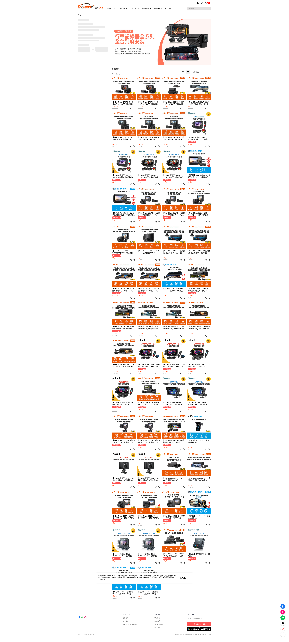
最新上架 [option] (195, 72)
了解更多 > (101, 579)
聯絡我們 (157, 627)
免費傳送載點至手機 (199, 624)
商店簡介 (125, 621)
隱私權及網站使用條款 (130, 624)
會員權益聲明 (158, 624)
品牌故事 (125, 618)
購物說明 (157, 618)
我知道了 (183, 578)
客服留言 (157, 621)
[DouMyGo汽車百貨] (90, 6)
